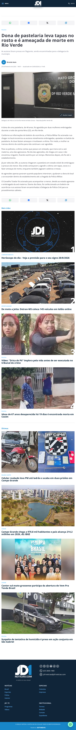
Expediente (43, 716)
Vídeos (7, 710)
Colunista (42, 689)
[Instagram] (44, 666)
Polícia (7, 695)
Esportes (8, 692)
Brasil (7, 689)
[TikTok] (54, 666)
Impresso (42, 692)
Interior (7, 698)
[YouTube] (51, 666)
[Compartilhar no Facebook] (28, 23)
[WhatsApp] (57, 666)
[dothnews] (41, 727)
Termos (41, 707)
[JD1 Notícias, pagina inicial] (38, 3)
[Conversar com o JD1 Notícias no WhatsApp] (70, 724)
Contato (42, 713)
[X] (47, 666)
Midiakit (42, 710)
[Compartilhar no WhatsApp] (10, 23)
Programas (8, 707)
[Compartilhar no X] (47, 23)
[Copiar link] (66, 23)
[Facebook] (41, 666)
